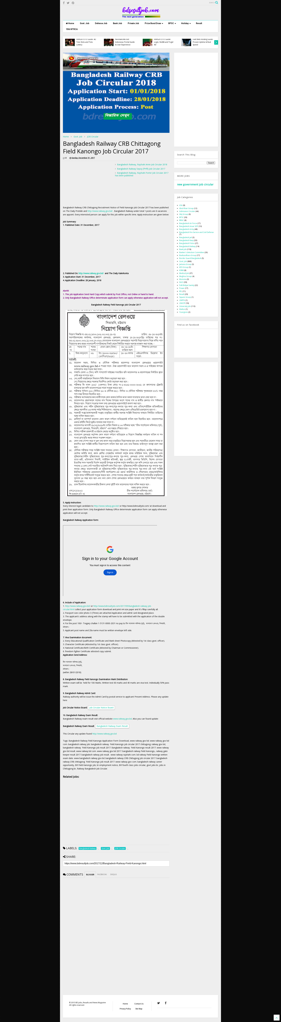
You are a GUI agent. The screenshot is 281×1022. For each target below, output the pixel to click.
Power (182, 288)
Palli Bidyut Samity (186, 285)
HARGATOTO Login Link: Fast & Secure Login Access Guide (203, 42)
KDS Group (183, 267)
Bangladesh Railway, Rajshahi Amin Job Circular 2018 (142, 164)
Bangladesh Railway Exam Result (112, 726)
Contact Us (138, 1003)
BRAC (181, 220)
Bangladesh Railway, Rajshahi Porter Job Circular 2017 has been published (141, 174)
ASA (181, 205)
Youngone (183, 312)
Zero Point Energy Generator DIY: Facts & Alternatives (124, 42)
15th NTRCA (72, 29)
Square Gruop (185, 297)
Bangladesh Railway (187, 246)
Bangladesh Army (186, 229)
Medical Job (184, 273)
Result (199, 23)
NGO (181, 282)
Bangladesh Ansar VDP (188, 226)
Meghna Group (185, 276)
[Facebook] (64, 2)
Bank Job (117, 23)
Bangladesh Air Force (188, 223)
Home (71, 23)
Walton (182, 309)
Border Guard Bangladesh (190, 258)
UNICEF (182, 303)
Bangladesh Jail (185, 237)
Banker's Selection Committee (191, 252)
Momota (182, 279)
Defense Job (101, 23)
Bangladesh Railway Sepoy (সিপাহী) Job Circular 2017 (141, 168)
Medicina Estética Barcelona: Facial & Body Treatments (86, 42)
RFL (180, 291)
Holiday (185, 23)
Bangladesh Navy (186, 240)
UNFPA (182, 300)
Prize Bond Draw (153, 23)
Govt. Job (84, 23)
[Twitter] (68, 2)
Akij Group (183, 214)
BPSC (171, 23)
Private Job (133, 23)
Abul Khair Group (186, 208)
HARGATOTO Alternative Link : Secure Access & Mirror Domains (164, 42)
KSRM (181, 270)
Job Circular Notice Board (101, 707)
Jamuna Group (185, 264)
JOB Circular (92, 136)
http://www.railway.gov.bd (104, 733)
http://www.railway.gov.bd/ (100, 211)
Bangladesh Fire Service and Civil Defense (196, 232)
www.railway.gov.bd (122, 718)
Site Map (138, 1008)
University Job (185, 306)
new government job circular (195, 184)
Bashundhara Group (187, 255)
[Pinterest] (73, 2)
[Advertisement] (87, 183)
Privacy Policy (125, 1008)
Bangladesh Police (187, 243)
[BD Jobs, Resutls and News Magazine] (140, 16)
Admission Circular (187, 211)
